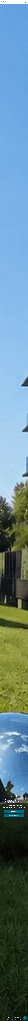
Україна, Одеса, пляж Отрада (14, 1017)
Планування (14, 811)
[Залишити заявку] (25, 1018)
